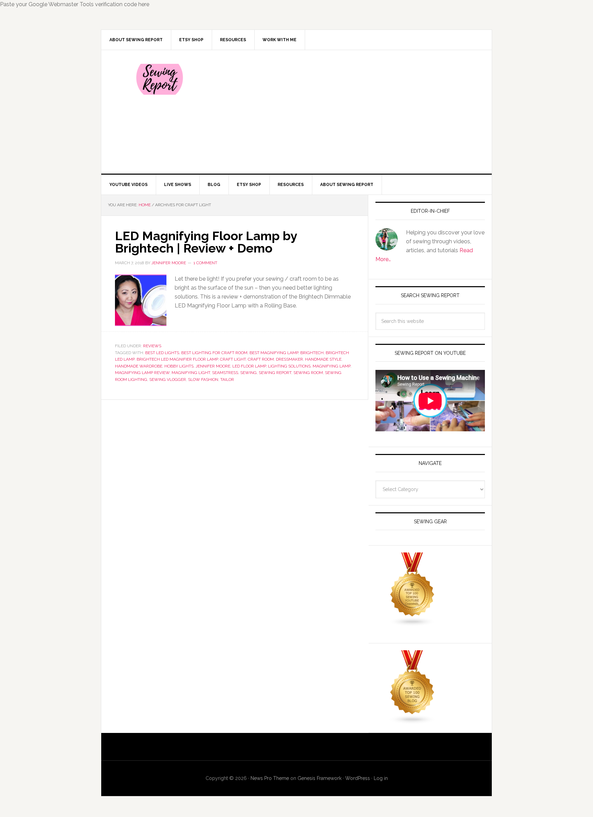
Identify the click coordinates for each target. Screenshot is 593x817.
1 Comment (205, 262)
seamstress (225, 372)
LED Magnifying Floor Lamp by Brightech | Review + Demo (206, 242)
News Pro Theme (270, 778)
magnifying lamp (331, 366)
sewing (248, 372)
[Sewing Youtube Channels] (412, 623)
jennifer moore (213, 366)
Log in (381, 778)
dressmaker (289, 359)
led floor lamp (249, 366)
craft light (233, 359)
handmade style (323, 359)
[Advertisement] (347, 112)
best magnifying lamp (273, 352)
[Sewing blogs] (412, 721)
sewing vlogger (167, 379)
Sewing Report (159, 79)
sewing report (275, 372)
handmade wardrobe (138, 366)
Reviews (152, 345)
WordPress (357, 778)
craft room (261, 359)
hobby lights (179, 366)
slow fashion (203, 379)
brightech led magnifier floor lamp (177, 359)
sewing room (308, 372)
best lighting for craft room (214, 352)
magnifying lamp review (142, 372)
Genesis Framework (319, 778)
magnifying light (191, 372)
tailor (227, 379)
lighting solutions (289, 366)
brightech (312, 352)
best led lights (162, 352)
